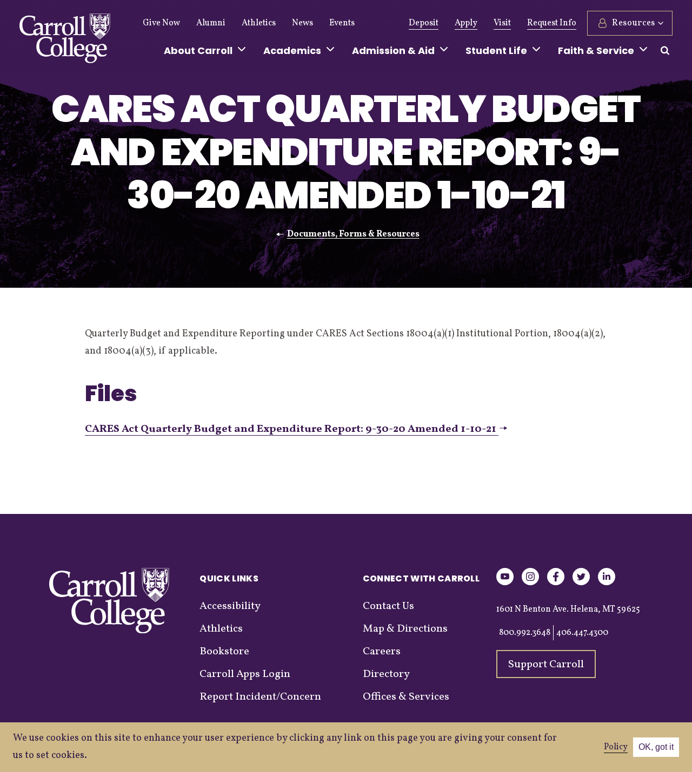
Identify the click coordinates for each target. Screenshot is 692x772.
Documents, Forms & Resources (353, 234)
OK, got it (656, 746)
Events (342, 23)
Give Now (161, 23)
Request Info (551, 23)
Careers (382, 651)
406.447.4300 (582, 633)
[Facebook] (555, 583)
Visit (502, 23)
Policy (616, 747)
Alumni (210, 23)
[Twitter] (581, 583)
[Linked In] (606, 583)
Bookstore (224, 651)
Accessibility (230, 606)
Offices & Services (406, 697)
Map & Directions (405, 628)
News (302, 23)
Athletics (259, 23)
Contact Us (388, 606)
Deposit (423, 23)
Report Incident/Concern (260, 697)
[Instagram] (530, 583)
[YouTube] (505, 583)
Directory (386, 674)
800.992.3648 (524, 633)
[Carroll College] (64, 41)
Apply (466, 23)
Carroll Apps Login (244, 674)
